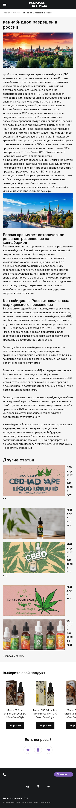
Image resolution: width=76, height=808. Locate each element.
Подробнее (15, 725)
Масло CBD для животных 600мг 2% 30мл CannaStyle (15, 714)
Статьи (16, 13)
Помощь (62, 774)
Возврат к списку (13, 655)
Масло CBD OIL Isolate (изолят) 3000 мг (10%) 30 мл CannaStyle (45, 714)
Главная (6, 13)
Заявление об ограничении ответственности (27, 802)
